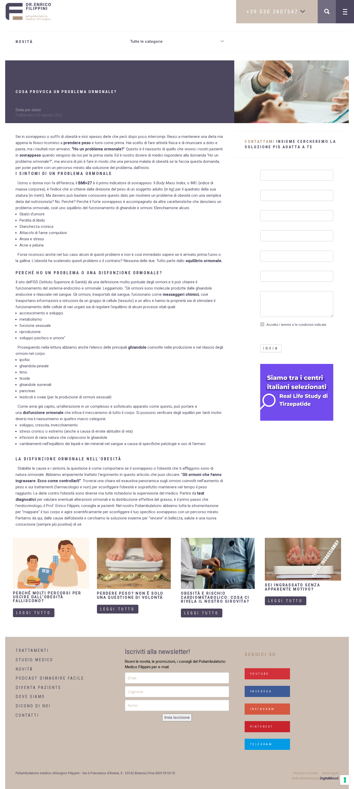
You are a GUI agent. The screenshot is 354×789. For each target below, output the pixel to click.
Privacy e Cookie (305, 773)
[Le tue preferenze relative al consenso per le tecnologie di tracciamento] (345, 780)
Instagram (262, 709)
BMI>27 (85, 183)
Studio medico (34, 659)
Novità (24, 669)
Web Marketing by (315, 778)
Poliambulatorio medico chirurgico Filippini (48, 773)
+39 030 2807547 (273, 12)
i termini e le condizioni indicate (302, 325)
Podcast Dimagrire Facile (50, 678)
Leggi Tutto (33, 613)
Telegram (261, 744)
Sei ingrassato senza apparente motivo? (292, 587)
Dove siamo (30, 696)
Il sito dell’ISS (27, 282)
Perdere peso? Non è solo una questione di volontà (130, 595)
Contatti (27, 715)
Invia (271, 348)
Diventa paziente (38, 687)
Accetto (296, 325)
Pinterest (261, 726)
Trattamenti (32, 650)
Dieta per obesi (28, 110)
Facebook (261, 691)
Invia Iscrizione (177, 717)
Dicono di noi (33, 705)
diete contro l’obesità (56, 493)
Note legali (330, 773)
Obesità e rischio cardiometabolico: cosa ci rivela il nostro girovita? (215, 597)
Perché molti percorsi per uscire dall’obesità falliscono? (47, 597)
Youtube (259, 673)
